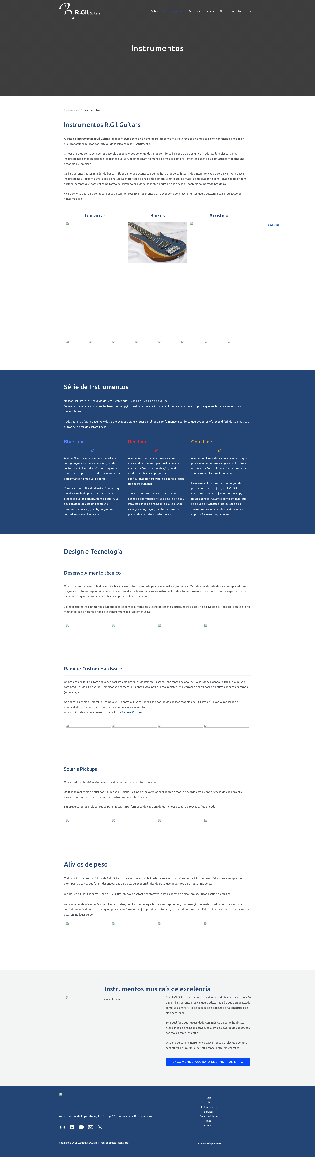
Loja (249, 10)
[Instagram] (62, 1127)
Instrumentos (172, 10)
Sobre (154, 10)
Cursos (209, 10)
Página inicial (71, 110)
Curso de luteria (209, 1116)
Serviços (194, 10)
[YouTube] (81, 1127)
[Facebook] (71, 1127)
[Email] (90, 1127)
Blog (222, 10)
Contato (236, 10)
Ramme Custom (132, 712)
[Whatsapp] (99, 1127)
